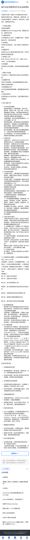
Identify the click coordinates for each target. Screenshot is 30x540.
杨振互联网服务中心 (20, 533)
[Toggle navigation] (27, 2)
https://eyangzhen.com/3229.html (15, 462)
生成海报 (6, 468)
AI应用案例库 (4, 11)
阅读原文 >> (15, 453)
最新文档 (23, 11)
